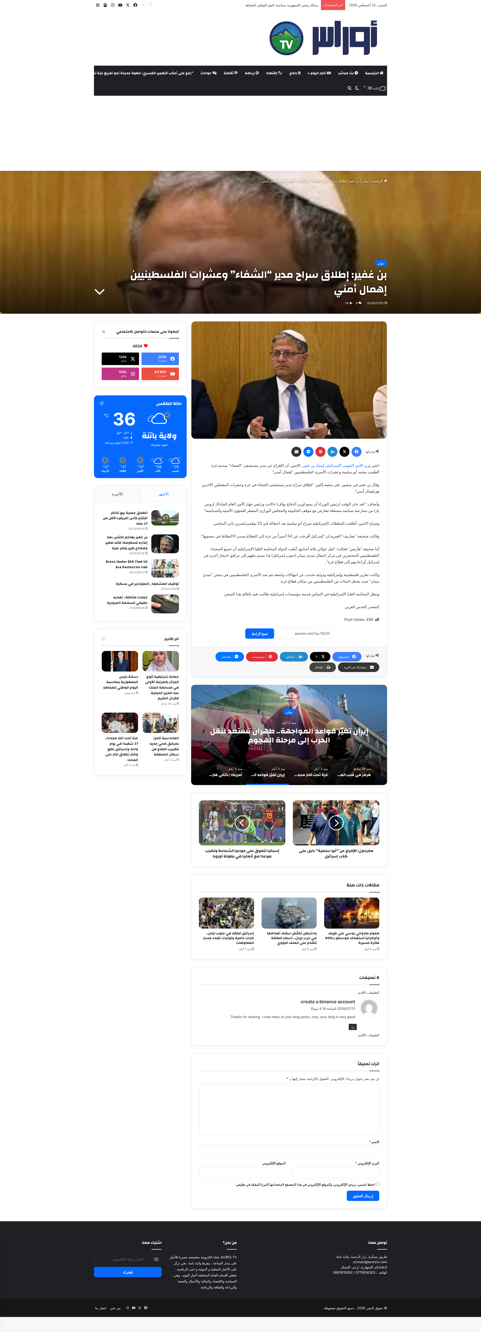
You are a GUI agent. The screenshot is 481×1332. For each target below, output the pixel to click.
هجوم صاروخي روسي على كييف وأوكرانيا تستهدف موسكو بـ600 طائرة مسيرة (352, 938)
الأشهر (163, 494)
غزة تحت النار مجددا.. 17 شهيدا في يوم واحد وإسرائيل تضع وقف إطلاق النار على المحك (121, 749)
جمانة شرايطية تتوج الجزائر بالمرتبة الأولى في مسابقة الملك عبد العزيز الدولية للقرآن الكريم (162, 688)
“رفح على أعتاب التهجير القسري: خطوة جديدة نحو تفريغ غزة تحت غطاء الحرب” (131, 73)
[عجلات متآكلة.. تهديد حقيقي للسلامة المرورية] (165, 604)
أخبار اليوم (318, 73)
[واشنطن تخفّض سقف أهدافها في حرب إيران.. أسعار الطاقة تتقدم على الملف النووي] (289, 913)
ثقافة (229, 73)
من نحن (115, 1308)
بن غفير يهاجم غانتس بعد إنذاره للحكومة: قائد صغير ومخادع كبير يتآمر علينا (126, 542)
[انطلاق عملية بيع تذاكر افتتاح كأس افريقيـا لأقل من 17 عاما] (165, 518)
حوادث (206, 73)
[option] (289, 735)
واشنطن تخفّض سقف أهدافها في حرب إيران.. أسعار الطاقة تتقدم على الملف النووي (292, 938)
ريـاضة (250, 73)
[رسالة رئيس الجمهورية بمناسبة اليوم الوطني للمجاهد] (120, 661)
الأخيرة (117, 494)
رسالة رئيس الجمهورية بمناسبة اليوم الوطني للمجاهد (120, 682)
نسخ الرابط (260, 633)
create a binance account (328, 1001)
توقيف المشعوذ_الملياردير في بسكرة (147, 584)
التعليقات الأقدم (368, 992)
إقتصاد (272, 73)
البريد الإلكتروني (367, 1163)
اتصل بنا (100, 1308)
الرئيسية (372, 73)
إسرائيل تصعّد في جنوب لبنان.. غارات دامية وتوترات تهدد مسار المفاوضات (228, 938)
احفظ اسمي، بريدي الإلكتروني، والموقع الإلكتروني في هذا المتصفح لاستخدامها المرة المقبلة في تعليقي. (305, 1184)
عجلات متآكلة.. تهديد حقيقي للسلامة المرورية (127, 600)
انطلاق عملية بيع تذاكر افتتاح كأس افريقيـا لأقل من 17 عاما (125, 518)
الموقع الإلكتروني (274, 1163)
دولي (365, 181)
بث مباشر (346, 73)
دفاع (293, 73)
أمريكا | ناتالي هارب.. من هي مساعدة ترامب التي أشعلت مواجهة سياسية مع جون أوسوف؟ (289, 735)
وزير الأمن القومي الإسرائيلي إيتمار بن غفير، (336, 465)
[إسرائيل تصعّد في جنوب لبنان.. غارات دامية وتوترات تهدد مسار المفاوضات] (226, 913)
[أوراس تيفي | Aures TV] (322, 38)
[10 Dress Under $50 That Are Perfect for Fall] (165, 568)
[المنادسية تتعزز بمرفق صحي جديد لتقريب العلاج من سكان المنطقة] (161, 723)
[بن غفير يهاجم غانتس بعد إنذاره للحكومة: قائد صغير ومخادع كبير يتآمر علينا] (165, 543)
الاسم (374, 1142)
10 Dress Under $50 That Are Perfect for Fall (127, 565)
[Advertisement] (240, 133)
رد (352, 1027)
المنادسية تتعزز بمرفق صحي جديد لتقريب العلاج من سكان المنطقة (164, 746)
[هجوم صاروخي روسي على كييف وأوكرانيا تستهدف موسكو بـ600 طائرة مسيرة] (351, 913)
